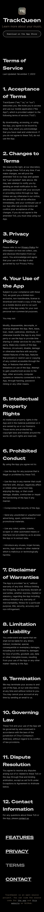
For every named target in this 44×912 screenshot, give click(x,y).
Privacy (17, 851)
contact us (24, 818)
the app (22, 900)
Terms (15, 865)
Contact (18, 879)
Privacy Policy (28, 247)
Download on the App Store (22, 34)
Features (20, 837)
